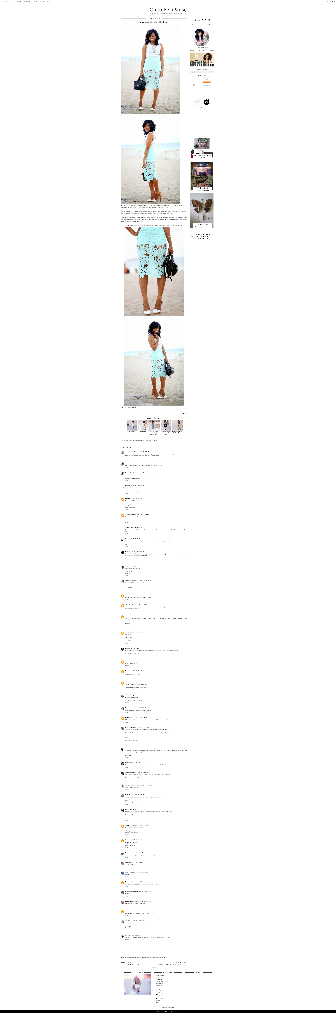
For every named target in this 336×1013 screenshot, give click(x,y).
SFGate (157, 1002)
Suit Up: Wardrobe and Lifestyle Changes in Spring (154, 433)
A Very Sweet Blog (129, 605)
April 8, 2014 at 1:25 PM (135, 762)
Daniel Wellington (160, 993)
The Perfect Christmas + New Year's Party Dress (166, 433)
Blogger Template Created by (168, 1011)
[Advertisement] (202, 121)
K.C (126, 748)
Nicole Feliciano (129, 853)
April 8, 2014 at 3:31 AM (139, 682)
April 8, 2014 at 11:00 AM (141, 717)
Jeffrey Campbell (170, 225)
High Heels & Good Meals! (132, 891)
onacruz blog (128, 755)
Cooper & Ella (161, 225)
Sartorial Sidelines (135, 478)
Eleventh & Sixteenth (130, 818)
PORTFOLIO (27, 1)
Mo (126, 539)
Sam (126, 935)
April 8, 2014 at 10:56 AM (144, 708)
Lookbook (50, 1)
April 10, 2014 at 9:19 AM (136, 882)
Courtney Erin (128, 472)
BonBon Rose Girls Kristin (132, 901)
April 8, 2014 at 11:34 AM (134, 748)
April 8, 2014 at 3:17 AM (136, 671)
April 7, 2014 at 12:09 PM (133, 539)
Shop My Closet (39, 1)
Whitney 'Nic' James (130, 825)
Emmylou (127, 463)
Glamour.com (159, 985)
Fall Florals (132, 431)
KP (126, 809)
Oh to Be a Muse (168, 9)
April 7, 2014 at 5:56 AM (138, 485)
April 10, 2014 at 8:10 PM (134, 911)
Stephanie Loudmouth (130, 772)
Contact (18, 1)
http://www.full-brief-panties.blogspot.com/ (135, 558)
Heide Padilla (128, 695)
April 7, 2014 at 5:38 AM (139, 472)
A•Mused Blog (128, 587)
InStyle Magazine (160, 983)
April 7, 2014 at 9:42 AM (136, 527)
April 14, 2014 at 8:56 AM (134, 935)
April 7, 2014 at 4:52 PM (141, 605)
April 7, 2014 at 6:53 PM (138, 632)
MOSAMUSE (128, 632)
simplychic (128, 862)
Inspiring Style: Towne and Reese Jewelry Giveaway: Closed (202, 236)
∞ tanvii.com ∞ (129, 520)
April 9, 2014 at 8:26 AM (133, 809)
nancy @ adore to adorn (131, 727)
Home (154, 967)
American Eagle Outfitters (162, 981)
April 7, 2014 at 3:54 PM (137, 595)
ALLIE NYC (128, 566)
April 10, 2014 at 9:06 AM (141, 872)
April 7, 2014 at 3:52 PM (145, 580)
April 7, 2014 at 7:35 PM (133, 648)
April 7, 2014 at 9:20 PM (136, 661)
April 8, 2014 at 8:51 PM (146, 785)
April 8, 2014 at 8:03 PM (142, 772)
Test (126, 911)
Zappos (157, 977)
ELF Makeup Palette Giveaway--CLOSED (202, 189)
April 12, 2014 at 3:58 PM (139, 920)
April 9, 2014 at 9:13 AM (136, 840)
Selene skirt (143, 225)
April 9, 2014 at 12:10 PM (140, 853)
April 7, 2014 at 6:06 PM (136, 616)
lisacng (127, 762)
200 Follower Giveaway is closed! (202, 157)
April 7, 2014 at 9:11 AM (143, 514)
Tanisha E (127, 595)
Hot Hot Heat (143, 431)
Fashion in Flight (129, 927)
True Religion (159, 979)
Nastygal (155, 440)
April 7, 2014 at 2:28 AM (143, 451)
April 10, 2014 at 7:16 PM (145, 901)
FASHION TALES (129, 717)
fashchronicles (128, 682)
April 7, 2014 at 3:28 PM (138, 566)
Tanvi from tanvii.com (130, 514)
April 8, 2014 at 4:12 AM (138, 695)
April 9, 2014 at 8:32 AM (142, 825)
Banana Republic (160, 975)
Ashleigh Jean (128, 920)
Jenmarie (127, 527)
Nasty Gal (158, 997)
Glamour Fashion (160, 991)
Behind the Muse (7, 1)
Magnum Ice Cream (160, 998)
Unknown (127, 616)
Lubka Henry (128, 795)
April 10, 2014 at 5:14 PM (145, 891)
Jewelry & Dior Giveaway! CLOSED (202, 226)
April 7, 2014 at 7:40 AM (136, 498)
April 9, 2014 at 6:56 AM (138, 795)
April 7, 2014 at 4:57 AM (137, 463)
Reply (127, 458)
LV (126, 648)
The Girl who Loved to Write (132, 785)
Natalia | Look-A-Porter (131, 708)
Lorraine (127, 498)
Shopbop (158, 1000)
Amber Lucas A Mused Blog (132, 580)
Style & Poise (128, 485)
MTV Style (158, 995)
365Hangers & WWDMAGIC (162, 989)
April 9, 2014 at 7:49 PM (137, 862)
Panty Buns (128, 551)
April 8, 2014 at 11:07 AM (144, 727)
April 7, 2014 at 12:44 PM (137, 551)
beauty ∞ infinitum (130, 872)
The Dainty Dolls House (131, 451)
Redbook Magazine (160, 987)
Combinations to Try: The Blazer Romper (177, 432)
